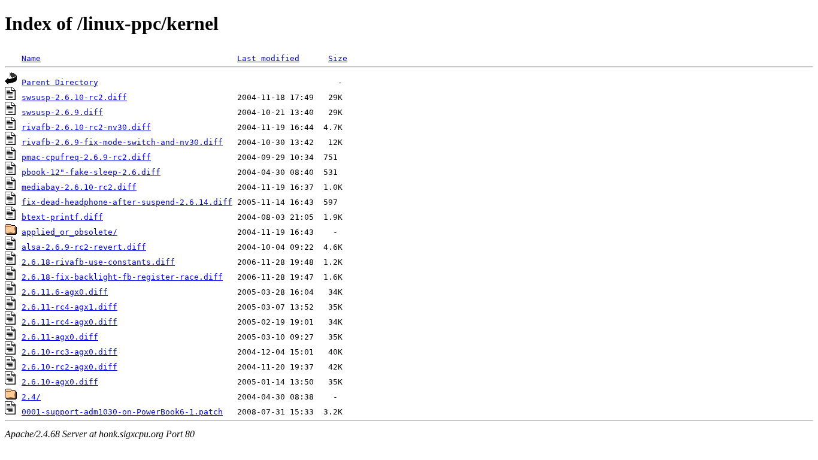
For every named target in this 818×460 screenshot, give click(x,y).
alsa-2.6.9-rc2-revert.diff (84, 247)
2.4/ (31, 396)
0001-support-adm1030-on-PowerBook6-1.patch (122, 411)
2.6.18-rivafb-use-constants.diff (98, 262)
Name (31, 58)
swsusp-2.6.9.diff (62, 112)
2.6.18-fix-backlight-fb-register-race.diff (122, 277)
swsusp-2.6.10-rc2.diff (74, 97)
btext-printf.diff (62, 217)
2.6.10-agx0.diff (60, 381)
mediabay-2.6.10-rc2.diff (79, 187)
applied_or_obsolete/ (69, 232)
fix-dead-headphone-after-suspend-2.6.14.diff (127, 202)
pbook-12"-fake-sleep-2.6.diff (91, 172)
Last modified (268, 58)
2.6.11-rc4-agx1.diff (69, 306)
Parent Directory (60, 82)
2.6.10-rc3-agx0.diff (69, 351)
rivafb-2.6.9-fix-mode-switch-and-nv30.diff (122, 142)
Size (337, 58)
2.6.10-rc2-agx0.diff (69, 366)
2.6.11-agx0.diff (60, 336)
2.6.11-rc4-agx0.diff (69, 321)
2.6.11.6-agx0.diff (65, 292)
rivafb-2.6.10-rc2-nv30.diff (86, 127)
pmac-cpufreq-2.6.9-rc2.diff (86, 157)
